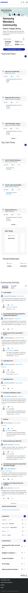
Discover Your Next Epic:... (13, 71)
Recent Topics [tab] (5, 286)
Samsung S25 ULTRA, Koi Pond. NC (11, 546)
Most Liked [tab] (13, 286)
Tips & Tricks (11, 238)
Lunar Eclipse (7, 292)
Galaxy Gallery (20, 296)
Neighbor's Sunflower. (8, 553)
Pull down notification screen (12, 393)
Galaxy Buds (18, 318)
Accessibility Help (5, 580)
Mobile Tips (11, 211)
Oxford (7, 408)
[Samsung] (4, 2)
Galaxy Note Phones (13, 161)
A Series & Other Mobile (6, 471)
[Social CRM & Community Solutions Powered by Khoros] (24, 575)
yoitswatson (8, 430)
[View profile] (2, 296)
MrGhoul (8, 372)
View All (13, 138)
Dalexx (5, 488)
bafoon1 (6, 444)
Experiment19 (9, 307)
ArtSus (5, 423)
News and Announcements (14, 99)
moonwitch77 (7, 296)
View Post (13, 309)
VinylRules (6, 364)
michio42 (6, 338)
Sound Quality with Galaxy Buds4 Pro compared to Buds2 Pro (14, 314)
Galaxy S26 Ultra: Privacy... (13, 97)
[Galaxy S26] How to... (11, 210)
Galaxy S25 (20, 396)
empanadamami (9, 192)
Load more (13, 503)
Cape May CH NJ (8, 361)
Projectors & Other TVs (14, 186)
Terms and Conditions (6, 582)
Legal (2, 587)
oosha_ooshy (7, 468)
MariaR (7, 167)
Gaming (9, 266)
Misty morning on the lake (10, 569)
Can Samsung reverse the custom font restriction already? (14, 464)
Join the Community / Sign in (14, 49)
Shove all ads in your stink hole (12, 441)
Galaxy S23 (16, 488)
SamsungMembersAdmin (11, 79)
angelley (6, 318)
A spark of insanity (7, 558)
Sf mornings (5, 564)
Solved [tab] (12, 288)
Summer (5, 419)
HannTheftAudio (9, 350)
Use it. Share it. (12, 73)
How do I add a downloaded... (13, 185)
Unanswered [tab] (5, 288)
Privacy (3, 585)
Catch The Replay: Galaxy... (13, 123)
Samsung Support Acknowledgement (11, 509)
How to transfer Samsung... (13, 160)
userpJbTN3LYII (7, 396)
